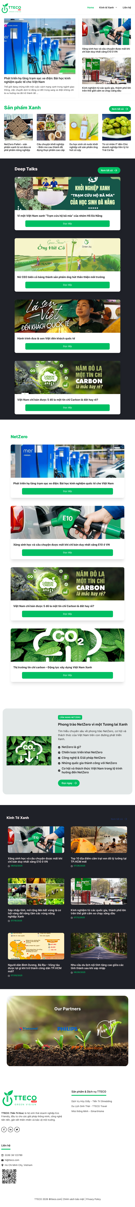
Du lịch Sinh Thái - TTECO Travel (89, 1106)
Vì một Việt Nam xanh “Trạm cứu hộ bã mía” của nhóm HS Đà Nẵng (59, 215)
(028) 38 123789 (13, 1155)
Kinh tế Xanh (106, 7)
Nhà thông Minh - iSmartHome (87, 1111)
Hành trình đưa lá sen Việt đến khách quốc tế (46, 338)
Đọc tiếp (67, 223)
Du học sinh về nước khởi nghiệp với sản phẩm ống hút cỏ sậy (83, 147)
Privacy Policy (93, 1199)
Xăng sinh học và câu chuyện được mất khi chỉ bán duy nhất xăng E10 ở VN (106, 50)
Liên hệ (127, 7)
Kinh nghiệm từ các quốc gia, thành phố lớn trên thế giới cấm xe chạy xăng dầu (106, 89)
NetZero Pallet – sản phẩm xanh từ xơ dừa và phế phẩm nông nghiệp (17, 147)
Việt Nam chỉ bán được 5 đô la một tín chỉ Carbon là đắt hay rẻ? (57, 399)
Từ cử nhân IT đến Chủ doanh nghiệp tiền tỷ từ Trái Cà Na (115, 147)
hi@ (7, 1160)
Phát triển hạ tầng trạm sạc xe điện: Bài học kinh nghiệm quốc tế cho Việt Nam (37, 80)
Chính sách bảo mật (73, 1199)
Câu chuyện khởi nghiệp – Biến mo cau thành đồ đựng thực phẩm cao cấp (51, 147)
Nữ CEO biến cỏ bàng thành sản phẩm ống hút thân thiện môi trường (61, 277)
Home (90, 7)
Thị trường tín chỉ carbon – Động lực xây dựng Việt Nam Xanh (52, 667)
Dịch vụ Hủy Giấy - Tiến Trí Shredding (91, 1101)
